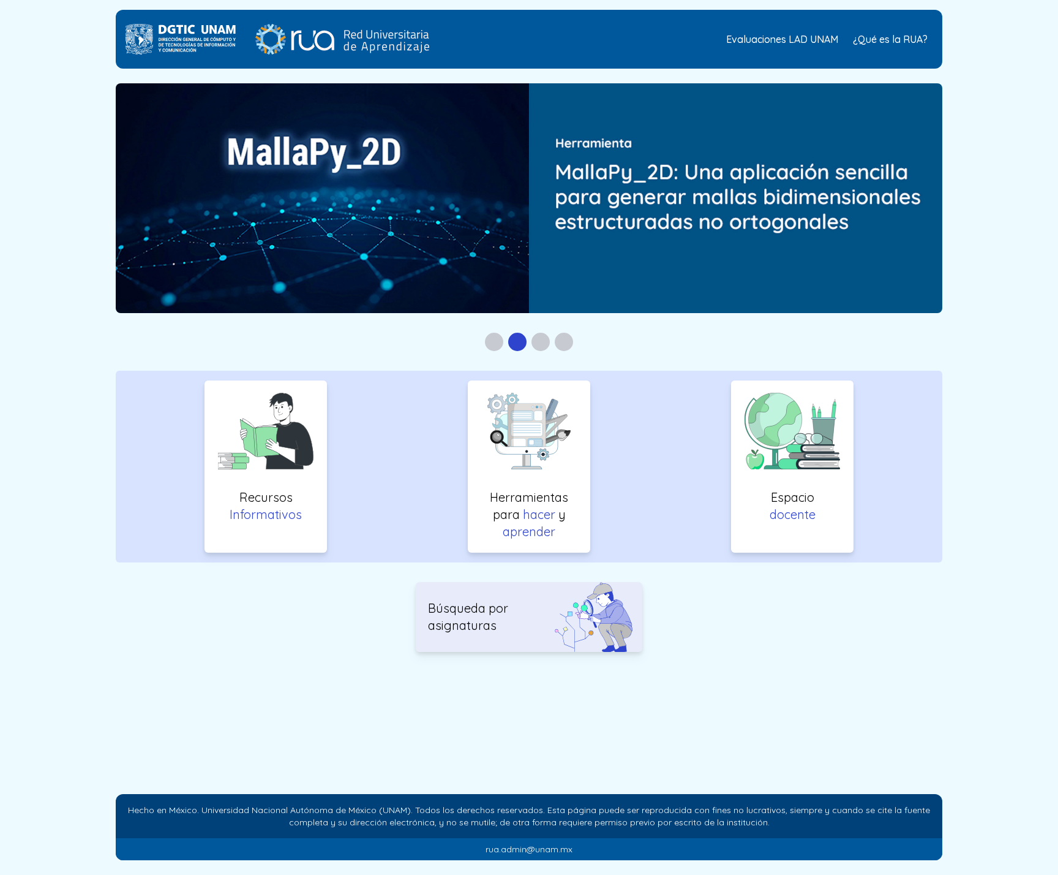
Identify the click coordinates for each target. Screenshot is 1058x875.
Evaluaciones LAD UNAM (782, 39)
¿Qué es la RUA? (890, 39)
